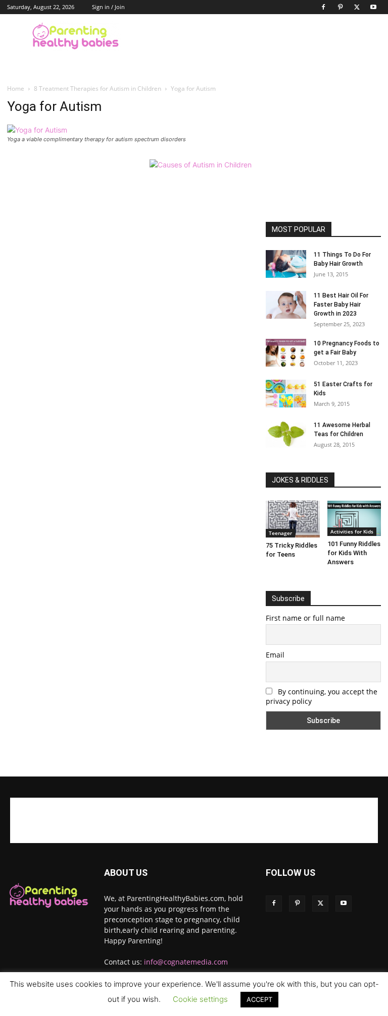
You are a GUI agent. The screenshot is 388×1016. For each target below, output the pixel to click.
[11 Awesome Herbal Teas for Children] (286, 434)
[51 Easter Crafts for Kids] (286, 393)
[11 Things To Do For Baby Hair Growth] (286, 264)
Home (15, 88)
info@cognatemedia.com (186, 962)
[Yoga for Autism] (37, 130)
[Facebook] (323, 7)
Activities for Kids (351, 531)
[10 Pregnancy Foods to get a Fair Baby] (286, 353)
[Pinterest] (340, 7)
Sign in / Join (108, 7)
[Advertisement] (262, 36)
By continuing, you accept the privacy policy (321, 696)
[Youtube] (373, 7)
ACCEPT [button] (259, 999)
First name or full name (305, 618)
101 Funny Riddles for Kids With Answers (353, 553)
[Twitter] (356, 7)
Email (275, 655)
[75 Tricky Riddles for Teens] (293, 519)
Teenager (280, 532)
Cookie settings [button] (200, 999)
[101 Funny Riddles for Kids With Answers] (354, 518)
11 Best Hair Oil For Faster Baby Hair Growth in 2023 (341, 304)
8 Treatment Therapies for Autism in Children (97, 88)
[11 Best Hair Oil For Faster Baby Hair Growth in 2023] (286, 305)
